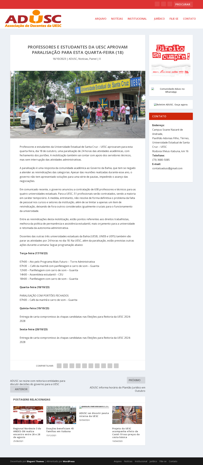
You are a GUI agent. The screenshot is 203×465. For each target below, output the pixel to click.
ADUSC (73, 59)
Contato (189, 18)
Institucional (137, 18)
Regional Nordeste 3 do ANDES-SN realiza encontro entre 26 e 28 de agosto (27, 433)
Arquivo (100, 18)
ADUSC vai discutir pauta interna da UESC (94, 414)
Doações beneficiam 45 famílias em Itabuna (60, 430)
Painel (93, 59)
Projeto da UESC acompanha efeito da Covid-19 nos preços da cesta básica (126, 433)
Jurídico (159, 18)
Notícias (117, 18)
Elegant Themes (35, 461)
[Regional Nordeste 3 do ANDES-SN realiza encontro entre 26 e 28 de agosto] (28, 415)
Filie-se (174, 18)
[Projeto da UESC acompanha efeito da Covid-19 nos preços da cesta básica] (127, 415)
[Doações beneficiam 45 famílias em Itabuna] (61, 415)
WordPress (69, 461)
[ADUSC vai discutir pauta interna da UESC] (94, 407)
